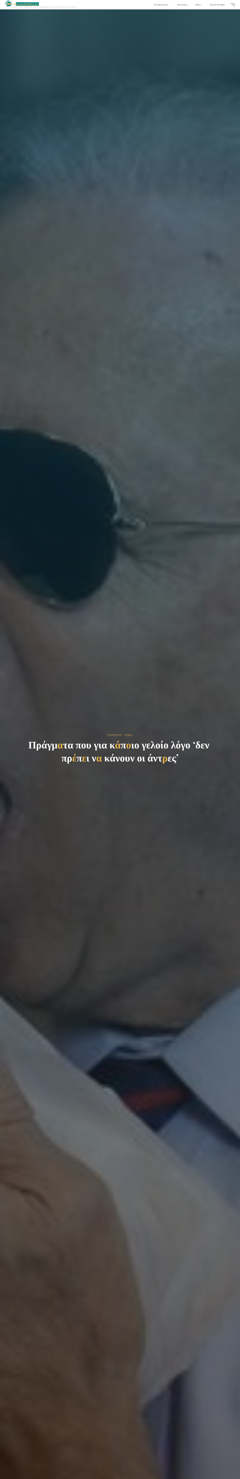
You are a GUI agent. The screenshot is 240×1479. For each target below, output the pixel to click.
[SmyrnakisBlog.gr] (8, 3)
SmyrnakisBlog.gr (26, 4)
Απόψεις (128, 734)
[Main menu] (232, 5)
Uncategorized (114, 734)
